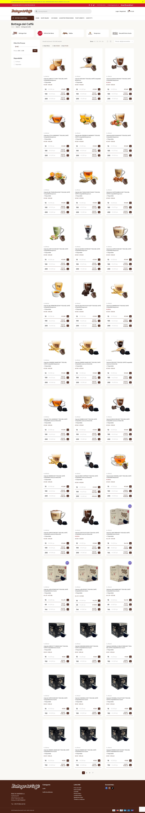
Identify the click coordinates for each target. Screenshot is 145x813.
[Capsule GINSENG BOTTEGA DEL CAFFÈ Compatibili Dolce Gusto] (88, 734)
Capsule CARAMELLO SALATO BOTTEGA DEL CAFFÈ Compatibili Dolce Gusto (118, 698)
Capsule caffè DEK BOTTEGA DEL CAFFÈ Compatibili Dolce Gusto (85, 590)
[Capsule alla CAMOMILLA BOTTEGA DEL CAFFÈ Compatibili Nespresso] (119, 460)
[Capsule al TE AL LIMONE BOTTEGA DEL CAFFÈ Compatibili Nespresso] (57, 119)
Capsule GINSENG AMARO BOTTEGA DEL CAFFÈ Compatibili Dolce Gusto (56, 750)
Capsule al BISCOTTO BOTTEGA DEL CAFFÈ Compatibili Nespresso (55, 79)
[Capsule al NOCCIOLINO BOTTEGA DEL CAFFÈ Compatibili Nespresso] (119, 119)
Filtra (35, 50)
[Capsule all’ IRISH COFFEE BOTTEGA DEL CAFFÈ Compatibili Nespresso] (88, 233)
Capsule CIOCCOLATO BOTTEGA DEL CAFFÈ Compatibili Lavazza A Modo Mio (87, 533)
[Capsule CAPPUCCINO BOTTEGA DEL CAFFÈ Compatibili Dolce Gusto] (57, 682)
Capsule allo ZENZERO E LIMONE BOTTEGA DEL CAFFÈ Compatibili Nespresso (87, 136)
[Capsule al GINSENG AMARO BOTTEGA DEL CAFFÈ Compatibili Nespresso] (57, 346)
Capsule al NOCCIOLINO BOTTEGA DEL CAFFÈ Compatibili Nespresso (118, 136)
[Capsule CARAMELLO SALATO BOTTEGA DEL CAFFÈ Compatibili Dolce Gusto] (119, 682)
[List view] (108, 41)
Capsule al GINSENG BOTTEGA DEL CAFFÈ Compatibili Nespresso (117, 306)
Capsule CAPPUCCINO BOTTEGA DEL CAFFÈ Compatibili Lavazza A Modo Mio (55, 533)
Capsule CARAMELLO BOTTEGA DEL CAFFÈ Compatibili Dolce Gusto (86, 698)
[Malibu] (73, 33)
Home (12, 27)
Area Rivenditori (127, 5)
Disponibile (18, 64)
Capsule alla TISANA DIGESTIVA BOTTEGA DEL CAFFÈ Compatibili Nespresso (87, 192)
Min (57, 46)
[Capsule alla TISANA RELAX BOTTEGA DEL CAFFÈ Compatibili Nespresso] (57, 176)
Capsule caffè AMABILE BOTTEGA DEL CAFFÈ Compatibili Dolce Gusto (118, 590)
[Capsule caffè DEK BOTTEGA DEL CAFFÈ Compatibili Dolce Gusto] (88, 573)
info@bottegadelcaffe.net (113, 5)
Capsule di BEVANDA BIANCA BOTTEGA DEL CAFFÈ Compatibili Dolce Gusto (86, 646)
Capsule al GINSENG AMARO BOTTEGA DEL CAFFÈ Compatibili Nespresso (55, 363)
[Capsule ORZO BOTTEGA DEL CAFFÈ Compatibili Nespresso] (88, 62)
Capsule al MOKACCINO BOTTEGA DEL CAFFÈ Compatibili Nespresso (118, 79)
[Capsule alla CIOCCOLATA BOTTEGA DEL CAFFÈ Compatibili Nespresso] (88, 289)
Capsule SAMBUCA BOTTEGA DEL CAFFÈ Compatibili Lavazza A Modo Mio (86, 419)
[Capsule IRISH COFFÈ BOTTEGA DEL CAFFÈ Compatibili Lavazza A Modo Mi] (88, 460)
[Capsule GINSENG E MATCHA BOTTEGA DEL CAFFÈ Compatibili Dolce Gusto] (119, 734)
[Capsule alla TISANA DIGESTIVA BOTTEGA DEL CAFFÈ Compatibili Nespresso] (88, 176)
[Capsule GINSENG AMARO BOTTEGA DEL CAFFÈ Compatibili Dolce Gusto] (57, 734)
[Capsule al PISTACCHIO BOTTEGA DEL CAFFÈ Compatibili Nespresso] (57, 233)
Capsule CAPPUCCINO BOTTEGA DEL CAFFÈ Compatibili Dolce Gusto (55, 698)
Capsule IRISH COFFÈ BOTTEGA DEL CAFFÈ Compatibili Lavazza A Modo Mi (86, 476)
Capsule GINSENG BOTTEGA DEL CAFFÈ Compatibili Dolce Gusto (85, 750)
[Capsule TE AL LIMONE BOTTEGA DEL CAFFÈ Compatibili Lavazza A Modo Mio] (57, 403)
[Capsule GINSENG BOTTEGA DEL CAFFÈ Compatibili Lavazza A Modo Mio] (57, 460)
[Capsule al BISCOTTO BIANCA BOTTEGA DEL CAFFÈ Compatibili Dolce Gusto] (57, 630)
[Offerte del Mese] (47, 33)
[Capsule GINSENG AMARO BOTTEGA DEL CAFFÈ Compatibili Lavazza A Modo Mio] (88, 346)
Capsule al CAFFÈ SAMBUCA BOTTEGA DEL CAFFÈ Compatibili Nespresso (117, 192)
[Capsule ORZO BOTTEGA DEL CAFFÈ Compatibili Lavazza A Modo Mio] (119, 346)
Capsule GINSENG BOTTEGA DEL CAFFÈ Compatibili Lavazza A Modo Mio (54, 476)
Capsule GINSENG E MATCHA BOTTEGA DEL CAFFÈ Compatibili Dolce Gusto (118, 750)
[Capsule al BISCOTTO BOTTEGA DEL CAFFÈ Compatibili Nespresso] (57, 62)
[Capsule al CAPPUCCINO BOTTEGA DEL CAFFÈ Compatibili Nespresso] (119, 233)
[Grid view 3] (110, 41)
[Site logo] (21, 11)
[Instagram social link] (91, 5)
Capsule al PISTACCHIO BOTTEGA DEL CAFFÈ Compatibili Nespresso (56, 249)
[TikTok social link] (94, 5)
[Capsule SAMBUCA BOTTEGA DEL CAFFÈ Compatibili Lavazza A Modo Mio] (88, 403)
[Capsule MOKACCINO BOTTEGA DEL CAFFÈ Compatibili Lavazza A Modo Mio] (119, 403)
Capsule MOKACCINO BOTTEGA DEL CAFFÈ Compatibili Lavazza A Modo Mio (117, 419)
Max (65, 46)
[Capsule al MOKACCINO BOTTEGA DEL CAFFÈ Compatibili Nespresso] (119, 62)
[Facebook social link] (89, 5)
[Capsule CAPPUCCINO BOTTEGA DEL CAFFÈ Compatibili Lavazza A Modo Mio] (57, 516)
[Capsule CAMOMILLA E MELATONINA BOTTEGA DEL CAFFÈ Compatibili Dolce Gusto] (119, 630)
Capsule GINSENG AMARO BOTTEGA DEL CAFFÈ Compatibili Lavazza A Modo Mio (87, 363)
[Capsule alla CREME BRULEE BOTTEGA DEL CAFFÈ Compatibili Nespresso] (57, 289)
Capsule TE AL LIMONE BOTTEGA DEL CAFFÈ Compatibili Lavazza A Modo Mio (55, 419)
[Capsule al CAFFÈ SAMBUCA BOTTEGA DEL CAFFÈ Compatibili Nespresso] (119, 176)
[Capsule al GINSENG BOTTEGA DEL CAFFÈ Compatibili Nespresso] (119, 289)
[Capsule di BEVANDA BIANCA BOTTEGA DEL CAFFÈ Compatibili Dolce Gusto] (88, 630)
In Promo (18, 61)
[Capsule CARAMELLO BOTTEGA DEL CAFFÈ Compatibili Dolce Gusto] (88, 682)
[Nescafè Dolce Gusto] (123, 33)
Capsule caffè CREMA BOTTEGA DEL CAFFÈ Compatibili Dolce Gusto (118, 533)
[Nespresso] (98, 33)
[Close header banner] (143, 1)
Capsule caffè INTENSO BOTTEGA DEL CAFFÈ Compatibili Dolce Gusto (56, 590)
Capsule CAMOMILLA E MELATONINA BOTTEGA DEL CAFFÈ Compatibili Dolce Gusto (119, 646)
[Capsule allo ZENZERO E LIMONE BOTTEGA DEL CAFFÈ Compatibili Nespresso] (88, 119)
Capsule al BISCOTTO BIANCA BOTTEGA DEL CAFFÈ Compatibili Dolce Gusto (56, 646)
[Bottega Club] (22, 33)
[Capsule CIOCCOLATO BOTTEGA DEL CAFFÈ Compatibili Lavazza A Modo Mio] (88, 516)
